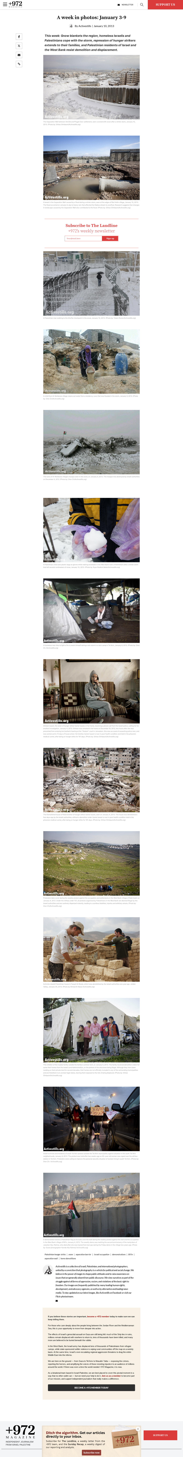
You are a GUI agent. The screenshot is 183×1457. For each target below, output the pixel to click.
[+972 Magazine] (15, 6)
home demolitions (68, 1258)
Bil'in (130, 1254)
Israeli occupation (101, 1254)
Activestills (85, 26)
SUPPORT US (165, 5)
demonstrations (119, 1254)
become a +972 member (98, 1316)
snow (70, 1254)
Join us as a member (111, 1376)
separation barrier (83, 1254)
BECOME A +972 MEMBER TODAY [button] (91, 1387)
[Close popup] (138, 1429)
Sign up (110, 238)
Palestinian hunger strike (55, 1254)
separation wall (51, 1258)
